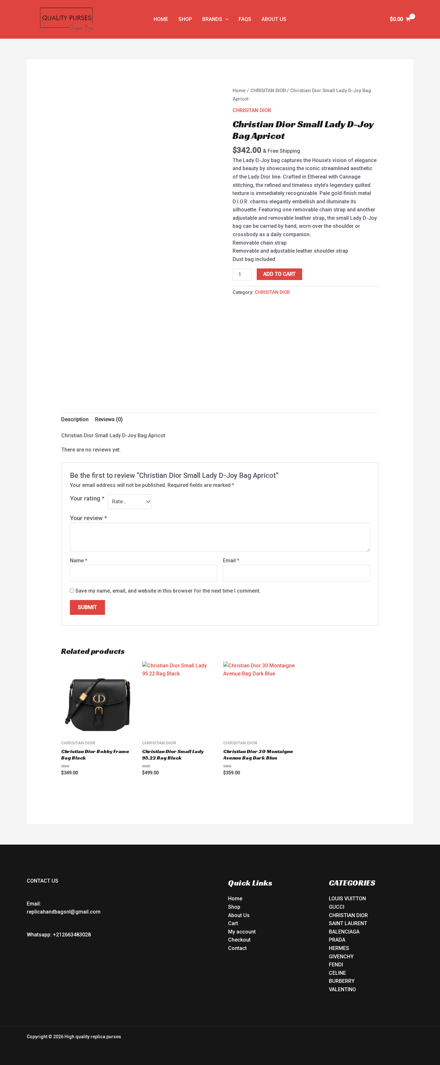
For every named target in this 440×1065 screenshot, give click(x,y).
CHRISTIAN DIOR (348, 915)
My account (242, 932)
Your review (88, 518)
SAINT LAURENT (348, 923)
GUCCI (336, 907)
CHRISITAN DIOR (268, 90)
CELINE (337, 973)
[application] (225, 19)
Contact (237, 948)
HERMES (339, 948)
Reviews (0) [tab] (109, 419)
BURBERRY (342, 981)
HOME (161, 19)
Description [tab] (75, 419)
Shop (234, 907)
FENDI (336, 965)
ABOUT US (274, 19)
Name (78, 560)
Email (231, 560)
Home (239, 90)
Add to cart (279, 274)
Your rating (87, 498)
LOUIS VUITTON (347, 899)
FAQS (245, 19)
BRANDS (212, 19)
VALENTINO (342, 989)
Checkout (239, 940)
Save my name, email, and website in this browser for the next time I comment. (168, 591)
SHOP (185, 19)
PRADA (337, 940)
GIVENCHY (341, 957)
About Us (239, 915)
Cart (233, 923)
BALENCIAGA (344, 932)
